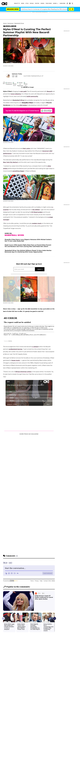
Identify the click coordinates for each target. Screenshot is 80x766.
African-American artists (23, 371)
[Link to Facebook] (67, 3)
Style (27, 3)
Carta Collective (16, 94)
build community (32, 96)
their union (26, 148)
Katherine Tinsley (17, 74)
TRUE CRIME (49, 3)
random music (36, 223)
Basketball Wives (19, 23)
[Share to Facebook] (9, 83)
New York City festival (10, 162)
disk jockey (23, 105)
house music (15, 360)
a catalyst (35, 346)
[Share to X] (14, 83)
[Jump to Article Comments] (4, 83)
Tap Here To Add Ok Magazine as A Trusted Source (22, 110)
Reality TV (17, 3)
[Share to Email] (25, 83)
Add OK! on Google (28, 87)
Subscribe (62, 3)
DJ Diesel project (37, 212)
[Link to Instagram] (70, 3)
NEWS (22, 3)
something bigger (18, 171)
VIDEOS (42, 3)
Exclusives (10, 23)
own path (23, 91)
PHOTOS (37, 3)
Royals (32, 3)
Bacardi (49, 91)
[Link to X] (72, 3)
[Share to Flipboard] (20, 83)
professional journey (15, 349)
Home (4, 23)
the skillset (36, 209)
